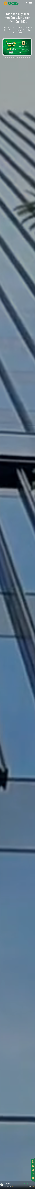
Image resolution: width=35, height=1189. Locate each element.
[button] (5, 57)
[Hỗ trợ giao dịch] (33, 1174)
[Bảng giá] (33, 1165)
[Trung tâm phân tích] (33, 1178)
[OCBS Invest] (33, 1169)
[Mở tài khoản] (33, 1161)
